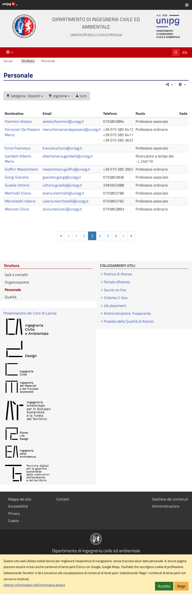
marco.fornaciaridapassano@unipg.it (72, 129)
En (184, 52)
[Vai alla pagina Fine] (131, 236)
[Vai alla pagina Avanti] (123, 236)
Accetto (164, 586)
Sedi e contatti (16, 274)
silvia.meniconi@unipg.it (62, 209)
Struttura (11, 266)
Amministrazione (165, 506)
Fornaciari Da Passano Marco (22, 132)
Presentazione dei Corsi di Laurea (30, 313)
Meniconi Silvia (17, 209)
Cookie (13, 520)
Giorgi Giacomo (17, 177)
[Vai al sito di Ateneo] (24, 26)
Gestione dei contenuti (170, 499)
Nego (181, 586)
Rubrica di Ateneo (118, 274)
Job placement (115, 305)
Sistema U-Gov (116, 297)
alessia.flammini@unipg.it (63, 121)
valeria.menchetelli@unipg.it (66, 201)
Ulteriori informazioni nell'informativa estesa (34, 585)
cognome (60, 96)
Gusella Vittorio (17, 185)
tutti (83, 96)
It (175, 52)
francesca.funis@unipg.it (62, 148)
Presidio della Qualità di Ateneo (129, 321)
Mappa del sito (19, 499)
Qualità (10, 297)
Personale (13, 289)
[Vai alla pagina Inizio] (61, 236)
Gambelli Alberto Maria (18, 158)
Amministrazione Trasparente (127, 313)
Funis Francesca (17, 148)
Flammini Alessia (18, 121)
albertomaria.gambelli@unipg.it (68, 156)
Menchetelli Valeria (20, 201)
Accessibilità (18, 506)
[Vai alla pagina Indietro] (68, 236)
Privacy (14, 513)
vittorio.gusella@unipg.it (62, 185)
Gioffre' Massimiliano (21, 169)
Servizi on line (115, 290)
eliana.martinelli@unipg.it (63, 193)
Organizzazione (17, 282)
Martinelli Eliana (18, 193)
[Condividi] (169, 84)
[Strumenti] (181, 84)
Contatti (62, 499)
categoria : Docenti (25, 96)
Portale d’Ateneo (117, 282)
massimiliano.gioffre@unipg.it (66, 169)
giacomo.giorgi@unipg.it (62, 177)
